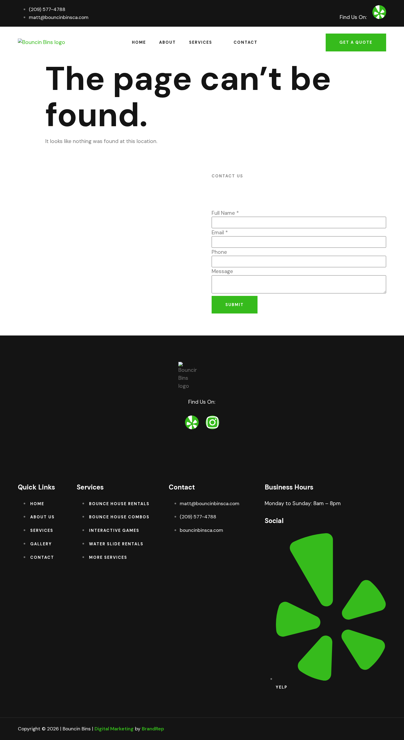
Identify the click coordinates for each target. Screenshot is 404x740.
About (167, 42)
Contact (246, 42)
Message (222, 271)
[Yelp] (379, 12)
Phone (219, 252)
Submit (234, 304)
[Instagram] (212, 422)
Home (139, 42)
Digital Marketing (114, 729)
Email (220, 232)
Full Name (225, 213)
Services (200, 42)
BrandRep (153, 729)
